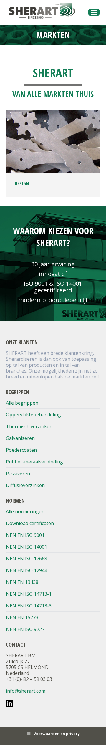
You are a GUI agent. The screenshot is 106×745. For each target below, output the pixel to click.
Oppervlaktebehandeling (33, 415)
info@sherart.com (25, 691)
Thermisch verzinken (29, 426)
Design (22, 183)
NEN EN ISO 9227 (25, 629)
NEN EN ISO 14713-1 (29, 594)
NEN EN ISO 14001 (26, 547)
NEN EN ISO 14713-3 (29, 606)
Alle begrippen (22, 403)
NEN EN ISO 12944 (26, 570)
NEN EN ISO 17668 (26, 559)
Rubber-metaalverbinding (34, 462)
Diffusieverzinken (25, 485)
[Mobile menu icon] (94, 12)
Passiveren (18, 473)
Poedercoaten (21, 450)
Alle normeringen (25, 511)
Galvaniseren (20, 438)
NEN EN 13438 (22, 582)
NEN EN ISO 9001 (25, 535)
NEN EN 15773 (22, 617)
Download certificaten (30, 523)
